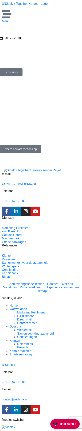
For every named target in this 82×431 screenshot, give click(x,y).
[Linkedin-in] (16, 211)
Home (14, 305)
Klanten (15, 340)
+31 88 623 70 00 (14, 201)
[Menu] (6, 14)
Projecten (23, 347)
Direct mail (24, 319)
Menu (6, 21)
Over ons (16, 326)
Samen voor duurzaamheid (35, 333)
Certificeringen (27, 337)
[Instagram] (26, 211)
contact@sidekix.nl (14, 399)
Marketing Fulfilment (31, 312)
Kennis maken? (20, 351)
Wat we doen (18, 309)
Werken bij (24, 330)
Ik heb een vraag (21, 354)
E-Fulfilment (25, 316)
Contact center (27, 323)
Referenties (25, 344)
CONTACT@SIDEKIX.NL (19, 184)
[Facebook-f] (6, 211)
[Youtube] (35, 211)
